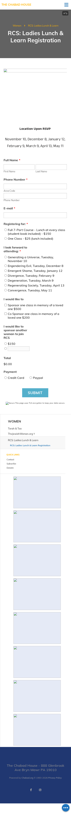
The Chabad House (16, 4)
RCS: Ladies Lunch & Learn (43, 25)
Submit (35, 393)
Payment (10, 372)
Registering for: (16, 224)
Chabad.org (27, 778)
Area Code (9, 190)
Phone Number (15, 179)
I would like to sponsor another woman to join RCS (15, 332)
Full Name (12, 160)
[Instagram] (40, 789)
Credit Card (16, 378)
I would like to (13, 299)
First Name (9, 171)
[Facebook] (31, 789)
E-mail (9, 208)
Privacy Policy (55, 778)
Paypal (38, 378)
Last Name (41, 171)
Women (17, 25)
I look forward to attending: (15, 249)
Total (7, 358)
